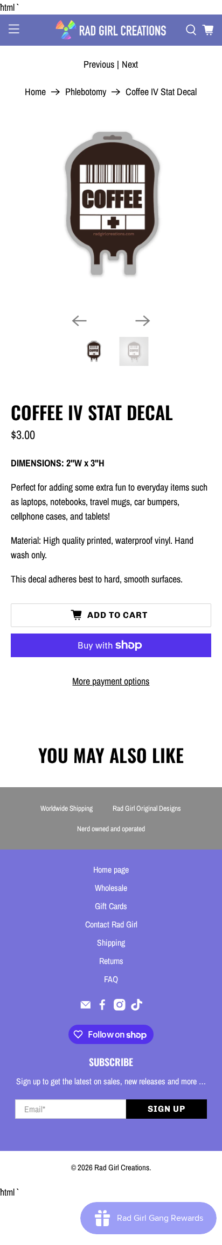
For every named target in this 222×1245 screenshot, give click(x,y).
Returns (111, 961)
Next (130, 64)
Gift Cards (111, 906)
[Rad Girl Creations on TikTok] (137, 1007)
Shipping (111, 942)
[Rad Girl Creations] (111, 30)
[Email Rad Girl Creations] (86, 1007)
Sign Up (166, 1109)
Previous (99, 64)
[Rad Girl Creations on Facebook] (102, 1007)
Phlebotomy (85, 92)
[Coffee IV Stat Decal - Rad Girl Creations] (111, 205)
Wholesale (111, 888)
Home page (111, 869)
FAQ (111, 979)
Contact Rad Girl (111, 924)
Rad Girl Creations (121, 1167)
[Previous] (79, 321)
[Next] (143, 321)
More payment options (110, 681)
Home (35, 92)
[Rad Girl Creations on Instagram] (120, 1007)
